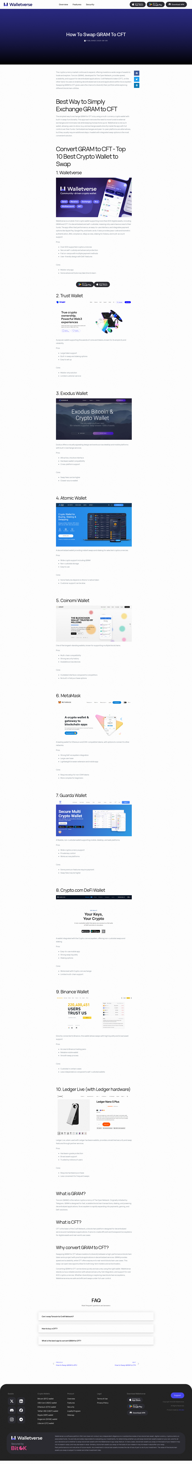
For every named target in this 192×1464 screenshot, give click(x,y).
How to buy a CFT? (49, 1328)
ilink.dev (181, 1410)
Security (90, 4)
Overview (63, 4)
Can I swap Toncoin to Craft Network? (58, 1316)
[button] (136, 73)
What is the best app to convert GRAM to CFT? (61, 1341)
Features (77, 4)
